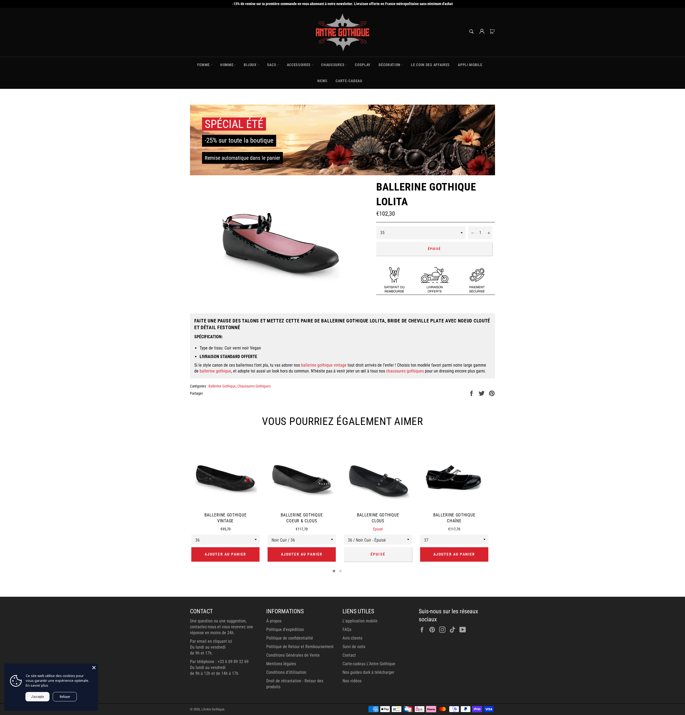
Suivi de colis (353, 646)
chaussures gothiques (405, 371)
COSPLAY (363, 65)
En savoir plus (37, 685)
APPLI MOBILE (470, 65)
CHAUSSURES (332, 65)
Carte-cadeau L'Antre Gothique (368, 663)
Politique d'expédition (285, 629)
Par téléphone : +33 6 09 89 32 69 (219, 661)
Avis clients (352, 638)
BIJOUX (250, 65)
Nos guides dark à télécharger (368, 672)
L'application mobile (360, 620)
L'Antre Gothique (212, 709)
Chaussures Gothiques (254, 386)
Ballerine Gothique (222, 386)
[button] (334, 571)
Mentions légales (281, 663)
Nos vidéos (351, 680)
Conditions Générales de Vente (293, 655)
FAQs (346, 629)
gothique (223, 371)
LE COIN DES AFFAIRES (430, 65)
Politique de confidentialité (289, 638)
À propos (273, 620)
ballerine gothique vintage (324, 365)
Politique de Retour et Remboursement (300, 646)
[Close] (94, 667)
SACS (271, 65)
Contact (349, 655)
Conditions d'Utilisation (286, 672)
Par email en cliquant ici (211, 641)
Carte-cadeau (349, 81)
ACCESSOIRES (299, 65)
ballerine (207, 371)
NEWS (322, 81)
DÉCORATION (390, 65)
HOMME (227, 65)
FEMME (203, 65)
